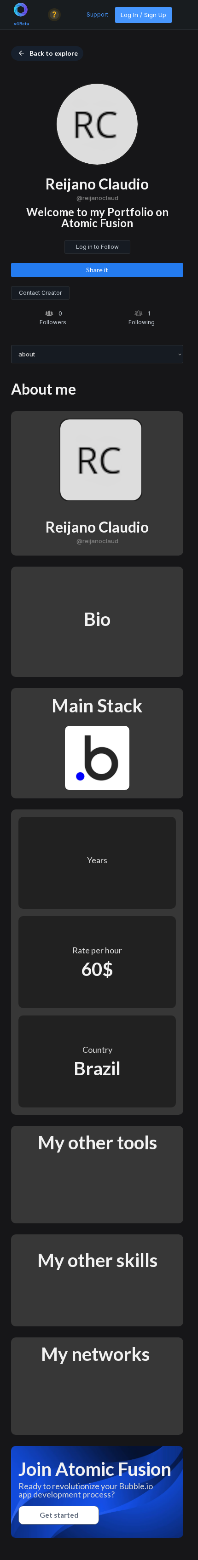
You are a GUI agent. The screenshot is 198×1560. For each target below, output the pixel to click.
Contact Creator (40, 292)
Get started (59, 1515)
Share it (97, 270)
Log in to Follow (97, 246)
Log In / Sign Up (143, 14)
